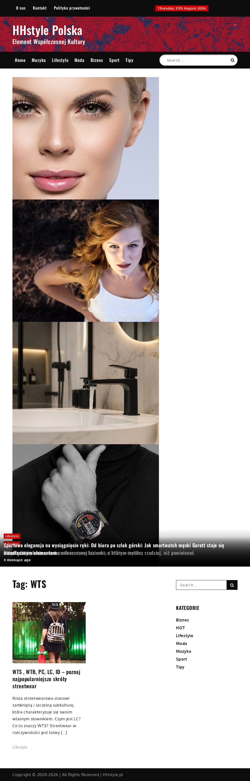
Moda (79, 60)
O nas (21, 8)
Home (20, 60)
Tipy (129, 60)
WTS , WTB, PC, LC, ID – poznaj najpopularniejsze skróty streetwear (46, 678)
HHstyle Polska (47, 29)
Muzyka (39, 60)
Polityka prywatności (72, 8)
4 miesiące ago (17, 560)
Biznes (97, 60)
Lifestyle (60, 60)
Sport (114, 60)
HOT (180, 627)
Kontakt (40, 8)
